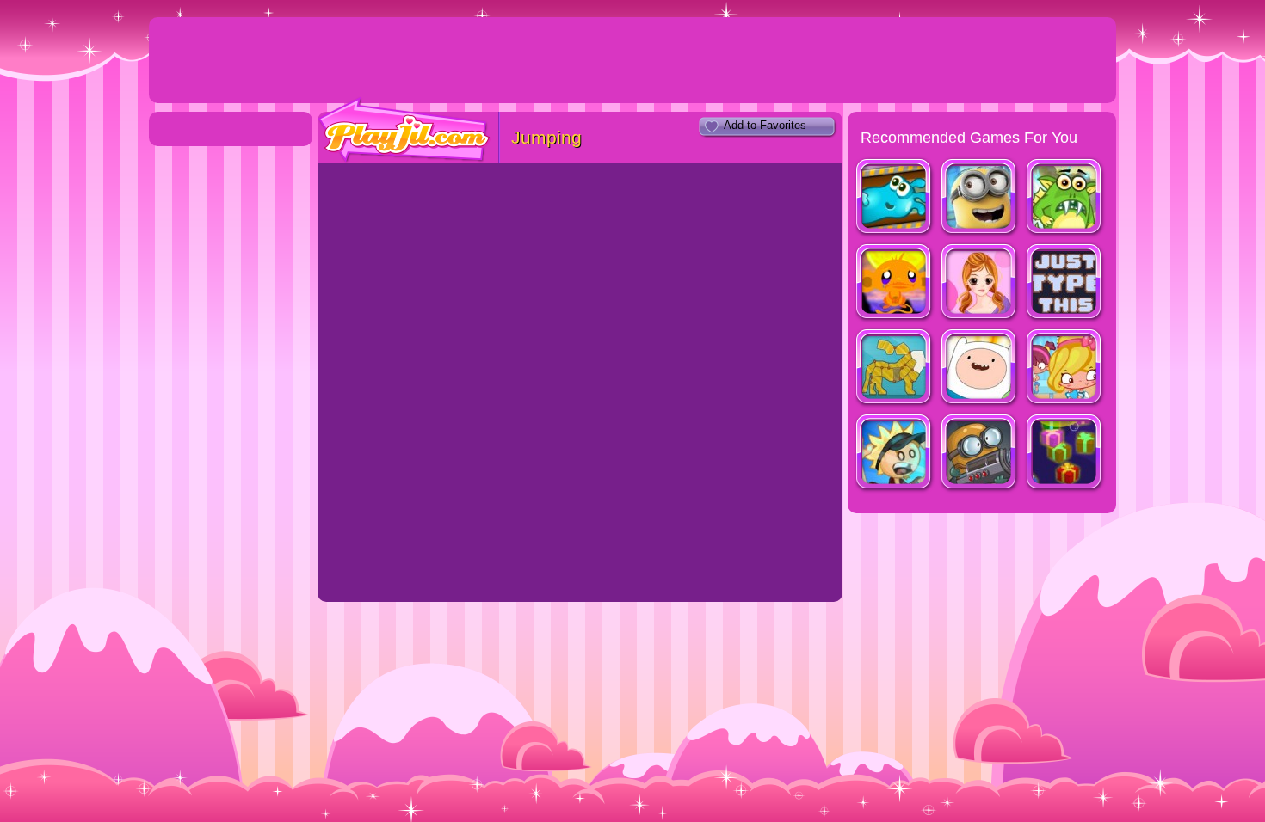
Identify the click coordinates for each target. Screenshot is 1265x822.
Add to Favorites (765, 125)
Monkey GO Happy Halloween (894, 283)
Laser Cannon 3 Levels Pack (1065, 198)
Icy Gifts (1065, 453)
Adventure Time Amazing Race (979, 368)
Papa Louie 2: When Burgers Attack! (894, 453)
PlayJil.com (404, 130)
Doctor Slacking (1065, 368)
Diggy (979, 453)
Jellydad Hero (894, 198)
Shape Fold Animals (894, 368)
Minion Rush (979, 198)
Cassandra (979, 283)
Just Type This (1065, 283)
